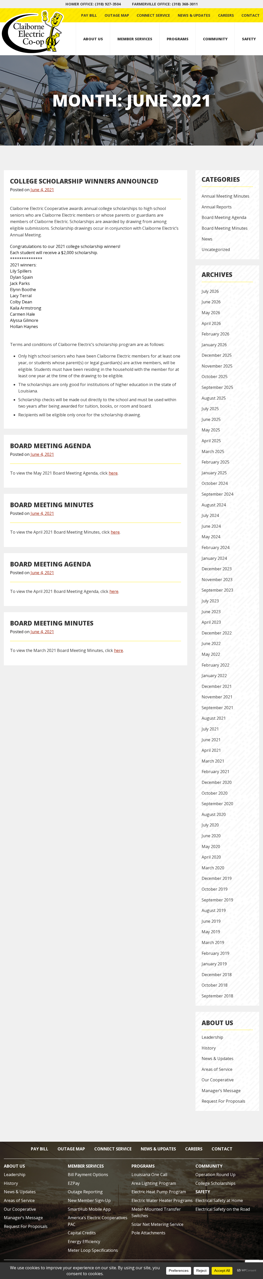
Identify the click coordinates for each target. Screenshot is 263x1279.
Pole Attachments (148, 1233)
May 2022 (211, 654)
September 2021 (217, 707)
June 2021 (211, 740)
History (209, 1048)
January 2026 (214, 345)
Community (215, 38)
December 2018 (217, 974)
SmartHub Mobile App (89, 1209)
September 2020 (217, 803)
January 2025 (214, 473)
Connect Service (153, 15)
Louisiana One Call (149, 1174)
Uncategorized (216, 249)
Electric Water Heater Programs (162, 1200)
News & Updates (194, 15)
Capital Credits (82, 1233)
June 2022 (211, 643)
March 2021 (213, 761)
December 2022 (217, 633)
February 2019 (215, 953)
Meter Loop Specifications (93, 1250)
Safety (249, 38)
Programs (178, 38)
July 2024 (210, 515)
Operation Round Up (215, 1174)
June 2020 (211, 836)
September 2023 (217, 590)
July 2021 (210, 729)
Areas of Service (217, 1069)
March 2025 (213, 451)
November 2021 (217, 697)
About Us (93, 38)
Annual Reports (217, 207)
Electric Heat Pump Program (159, 1192)
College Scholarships (215, 1183)
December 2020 (217, 782)
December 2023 (217, 569)
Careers (226, 15)
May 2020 (211, 846)
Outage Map (117, 15)
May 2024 (211, 537)
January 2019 (214, 964)
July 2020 (210, 825)
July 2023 (210, 601)
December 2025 (217, 355)
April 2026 (211, 323)
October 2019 (215, 889)
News (207, 239)
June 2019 (211, 921)
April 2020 (211, 857)
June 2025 (211, 419)
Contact (250, 15)
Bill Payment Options (88, 1174)
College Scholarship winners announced (84, 181)
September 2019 (217, 900)
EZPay (74, 1183)
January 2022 (214, 675)
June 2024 (211, 526)
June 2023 (211, 611)
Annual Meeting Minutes (225, 196)
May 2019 (211, 932)
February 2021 (215, 771)
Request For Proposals (223, 1101)
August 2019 (214, 910)
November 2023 (217, 579)
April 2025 (211, 441)
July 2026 (210, 291)
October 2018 (215, 985)
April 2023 (211, 622)
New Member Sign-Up (89, 1200)
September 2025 (217, 387)
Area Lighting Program (154, 1183)
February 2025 (215, 462)
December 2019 (217, 878)
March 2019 (213, 942)
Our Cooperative (218, 1080)
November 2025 (217, 366)
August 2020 (214, 814)
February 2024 (215, 547)
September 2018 (217, 996)
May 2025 (211, 430)
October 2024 (215, 483)
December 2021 (217, 686)
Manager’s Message (221, 1090)
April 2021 (211, 750)
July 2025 (210, 408)
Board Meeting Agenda (50, 445)
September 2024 (217, 494)
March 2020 (213, 868)
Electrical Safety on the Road (222, 1209)
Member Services (134, 38)
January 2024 (214, 558)
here (113, 473)
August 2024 (214, 505)
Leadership (212, 1037)
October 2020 (215, 793)
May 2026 (211, 312)
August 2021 (214, 718)
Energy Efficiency (84, 1241)
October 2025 (215, 376)
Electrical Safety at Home (219, 1200)
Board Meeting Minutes (51, 505)
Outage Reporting (85, 1192)
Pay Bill (89, 15)
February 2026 (215, 334)
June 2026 (211, 302)
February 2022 (215, 665)
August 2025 (214, 398)
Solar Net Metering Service (157, 1224)
